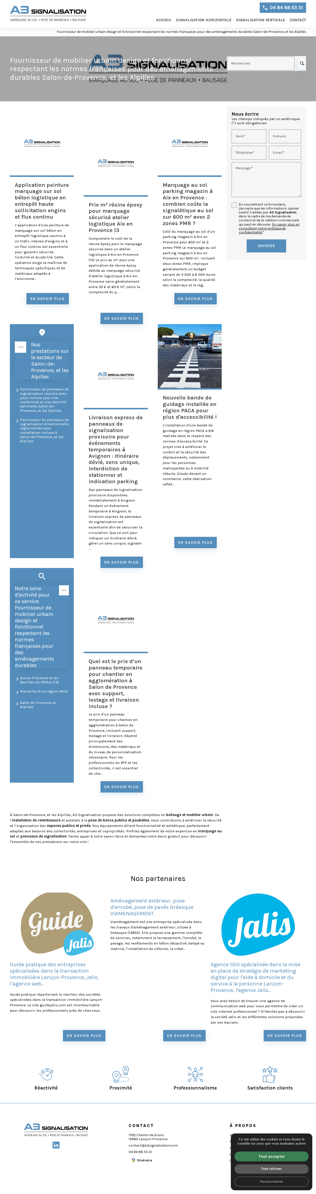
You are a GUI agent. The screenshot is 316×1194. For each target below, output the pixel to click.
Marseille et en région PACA (44, 691)
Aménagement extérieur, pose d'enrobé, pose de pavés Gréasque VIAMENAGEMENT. (151, 907)
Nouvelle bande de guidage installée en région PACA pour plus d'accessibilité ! (190, 407)
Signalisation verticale (260, 20)
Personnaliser (271, 1181)
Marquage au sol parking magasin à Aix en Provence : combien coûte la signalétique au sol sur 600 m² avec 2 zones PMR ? (188, 204)
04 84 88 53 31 (286, 7)
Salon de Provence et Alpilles (38, 704)
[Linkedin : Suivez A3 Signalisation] (56, 1145)
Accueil (164, 20)
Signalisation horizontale (204, 20)
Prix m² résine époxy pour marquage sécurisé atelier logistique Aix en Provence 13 (115, 217)
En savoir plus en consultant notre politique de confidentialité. (269, 228)
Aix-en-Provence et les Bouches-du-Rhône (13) (39, 680)
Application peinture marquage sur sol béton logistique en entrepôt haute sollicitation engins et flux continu (42, 201)
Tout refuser (271, 1169)
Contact (298, 20)
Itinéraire (144, 1160)
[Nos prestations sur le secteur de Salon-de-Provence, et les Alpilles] (20, 347)
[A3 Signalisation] (48, 14)
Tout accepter (271, 1156)
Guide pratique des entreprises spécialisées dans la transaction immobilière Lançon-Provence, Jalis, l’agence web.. (54, 974)
